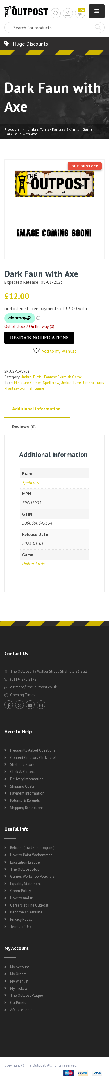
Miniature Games (28, 382)
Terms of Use (21, 926)
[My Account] (68, 14)
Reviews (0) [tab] (24, 427)
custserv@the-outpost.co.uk (33, 687)
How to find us (22, 897)
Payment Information (27, 793)
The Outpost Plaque (26, 995)
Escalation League (25, 862)
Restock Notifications (39, 337)
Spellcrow (51, 382)
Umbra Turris (71, 382)
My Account (19, 967)
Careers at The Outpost (29, 905)
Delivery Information (27, 779)
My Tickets (19, 988)
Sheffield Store (22, 764)
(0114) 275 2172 (23, 679)
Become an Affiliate (26, 912)
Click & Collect (22, 771)
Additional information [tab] (36, 409)
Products (11, 129)
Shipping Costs (22, 786)
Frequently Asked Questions (33, 750)
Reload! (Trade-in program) (32, 847)
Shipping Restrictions (27, 807)
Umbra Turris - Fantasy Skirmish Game (60, 129)
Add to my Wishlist (59, 351)
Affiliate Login (21, 1009)
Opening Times (22, 694)
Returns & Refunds (25, 800)
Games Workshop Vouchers (32, 876)
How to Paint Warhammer (31, 855)
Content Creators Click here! (33, 757)
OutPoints (18, 1002)
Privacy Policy (21, 919)
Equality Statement (25, 883)
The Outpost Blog (25, 869)
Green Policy (20, 890)
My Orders (18, 973)
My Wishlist (19, 981)
